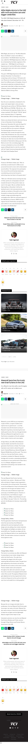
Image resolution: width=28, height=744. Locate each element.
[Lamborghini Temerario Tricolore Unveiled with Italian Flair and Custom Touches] (14, 343)
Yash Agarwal (4, 25)
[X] (15, 715)
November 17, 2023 (13, 25)
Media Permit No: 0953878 (14, 701)
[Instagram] (14, 254)
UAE (7, 7)
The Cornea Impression (16, 707)
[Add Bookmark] (25, 31)
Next (10, 356)
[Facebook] (11, 254)
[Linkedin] (16, 254)
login (5, 361)
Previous (5, 356)
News (3, 7)
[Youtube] (10, 715)
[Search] (3, 3)
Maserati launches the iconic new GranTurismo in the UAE (13, 381)
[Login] (5, 1)
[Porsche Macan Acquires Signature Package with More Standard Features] (14, 323)
